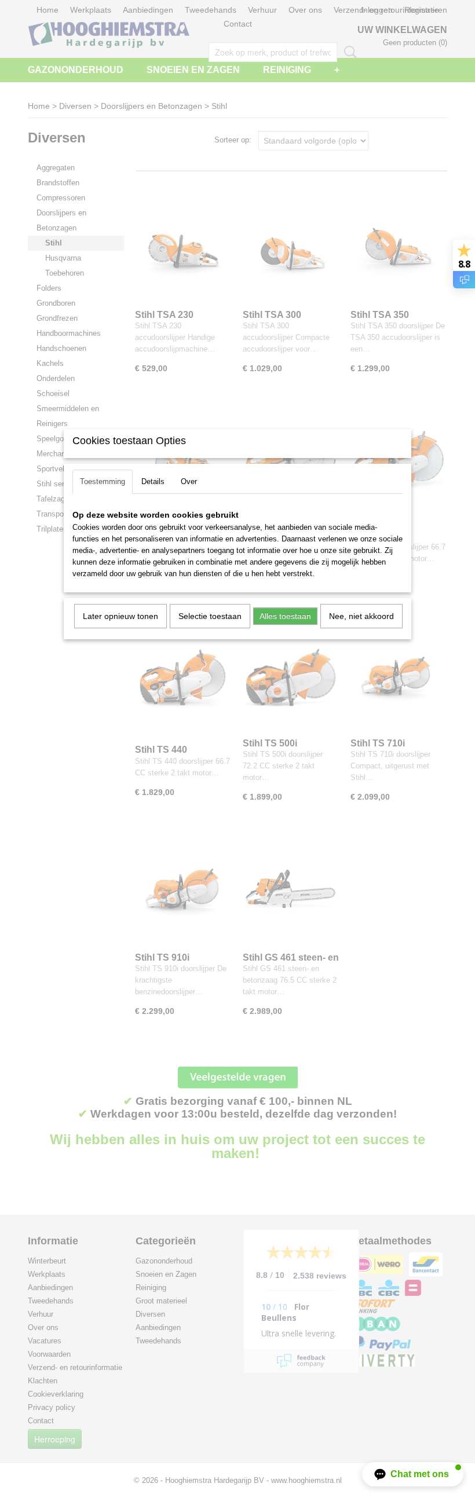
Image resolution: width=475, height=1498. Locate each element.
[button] (412, 1474)
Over (189, 481)
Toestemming (102, 481)
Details (153, 481)
